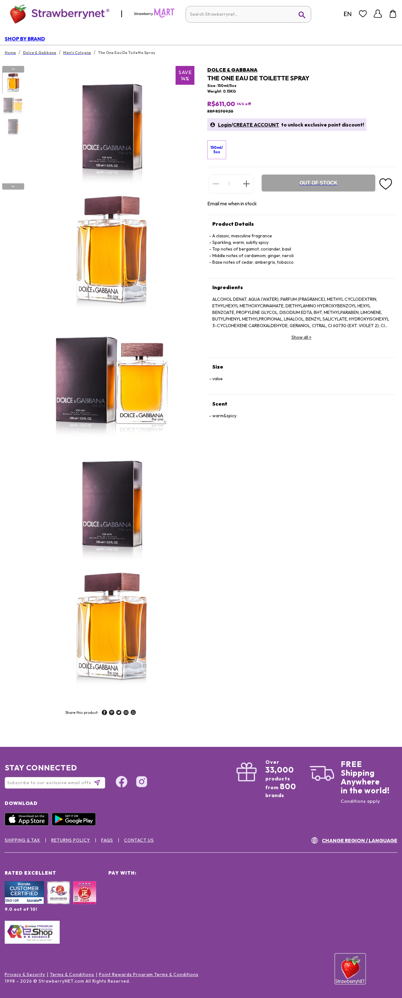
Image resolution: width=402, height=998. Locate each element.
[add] (246, 183)
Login (224, 124)
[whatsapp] (133, 713)
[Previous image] (13, 69)
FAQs (107, 840)
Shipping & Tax (22, 840)
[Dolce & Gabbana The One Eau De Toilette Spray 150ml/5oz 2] (13, 105)
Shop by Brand (25, 38)
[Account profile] (377, 13)
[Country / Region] (347, 13)
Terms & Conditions (72, 974)
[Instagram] (142, 782)
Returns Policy (70, 840)
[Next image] (13, 186)
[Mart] (154, 16)
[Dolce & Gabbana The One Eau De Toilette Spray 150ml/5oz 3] (13, 126)
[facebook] (104, 713)
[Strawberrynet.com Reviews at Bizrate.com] (24, 902)
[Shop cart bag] (392, 13)
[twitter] (119, 713)
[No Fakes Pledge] (84, 899)
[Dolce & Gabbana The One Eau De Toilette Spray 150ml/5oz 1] (13, 83)
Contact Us (139, 840)
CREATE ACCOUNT (256, 124)
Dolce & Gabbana (232, 70)
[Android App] (75, 824)
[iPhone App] (28, 824)
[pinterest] (111, 713)
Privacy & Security (25, 974)
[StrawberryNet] (57, 13)
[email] (126, 713)
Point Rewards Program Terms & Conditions (148, 974)
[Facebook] (121, 782)
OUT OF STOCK (319, 183)
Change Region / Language (359, 840)
